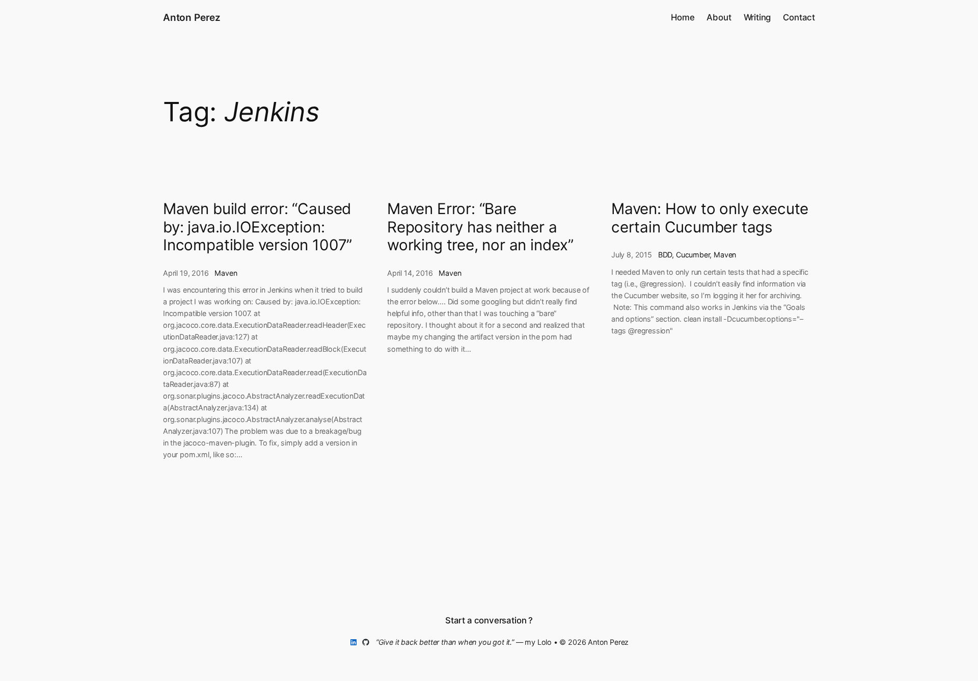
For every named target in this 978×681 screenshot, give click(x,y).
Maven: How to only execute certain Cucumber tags (709, 218)
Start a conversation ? (489, 620)
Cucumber (693, 254)
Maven (225, 273)
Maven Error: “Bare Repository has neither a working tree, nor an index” (480, 227)
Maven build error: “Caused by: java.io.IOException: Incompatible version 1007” (257, 227)
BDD (665, 254)
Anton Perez (192, 17)
